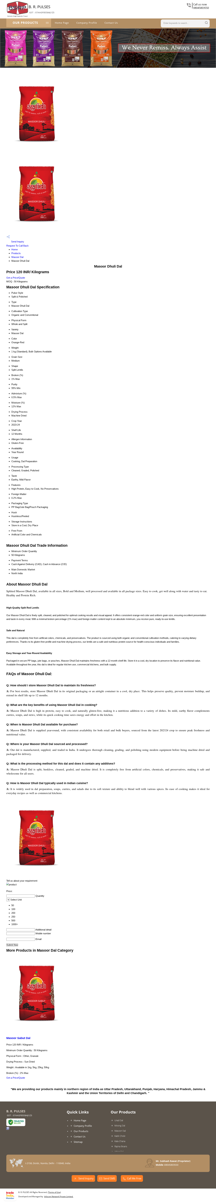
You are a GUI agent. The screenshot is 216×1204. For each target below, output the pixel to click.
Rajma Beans (120, 1146)
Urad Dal (118, 1120)
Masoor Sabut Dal (18, 1038)
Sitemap (78, 1141)
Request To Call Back (17, 245)
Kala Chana (119, 1141)
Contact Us (111, 22)
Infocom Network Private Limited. (58, 1196)
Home (14, 249)
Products (16, 253)
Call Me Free (134, 1178)
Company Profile (86, 22)
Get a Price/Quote (15, 277)
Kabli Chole (119, 1135)
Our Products (25, 23)
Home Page (62, 22)
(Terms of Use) (54, 1192)
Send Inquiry (17, 241)
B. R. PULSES (41, 9)
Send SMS (109, 1178)
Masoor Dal (17, 257)
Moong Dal (119, 1125)
